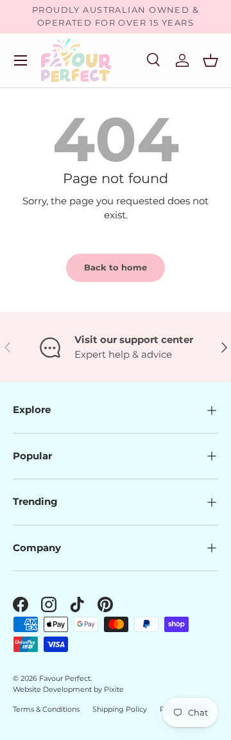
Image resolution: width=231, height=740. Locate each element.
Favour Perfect (64, 678)
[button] (210, 60)
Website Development (53, 689)
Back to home (115, 267)
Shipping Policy (119, 709)
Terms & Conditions (46, 709)
